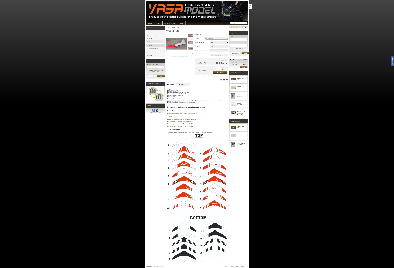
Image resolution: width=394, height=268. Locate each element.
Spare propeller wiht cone (202, 51)
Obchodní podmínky (234, 266)
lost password (244, 43)
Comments (181, 84)
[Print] (224, 80)
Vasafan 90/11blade (240, 104)
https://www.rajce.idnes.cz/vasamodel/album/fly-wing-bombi (182, 113)
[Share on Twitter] (157, 110)
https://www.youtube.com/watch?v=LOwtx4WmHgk (180, 123)
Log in (245, 53)
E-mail (231, 36)
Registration (235, 53)
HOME (226, 266)
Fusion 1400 (240, 86)
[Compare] (221, 80)
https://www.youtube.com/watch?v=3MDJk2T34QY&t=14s (181, 119)
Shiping (197, 55)
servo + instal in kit (200, 42)
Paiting (197, 38)
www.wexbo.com (159, 266)
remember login (239, 48)
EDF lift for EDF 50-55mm (241, 95)
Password (232, 43)
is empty (245, 59)
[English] (250, 5)
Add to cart (220, 72)
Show (243, 67)
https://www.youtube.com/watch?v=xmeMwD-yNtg (179, 121)
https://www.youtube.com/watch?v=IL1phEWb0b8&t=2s (181, 126)
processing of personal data (157, 71)
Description (170, 84)
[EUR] (250, 8)
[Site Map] (247, 266)
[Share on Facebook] (153, 110)
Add (161, 76)
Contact (243, 266)
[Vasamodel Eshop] (197, 11)
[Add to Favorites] (227, 80)
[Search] (246, 23)
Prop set (197, 46)
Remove (152, 76)
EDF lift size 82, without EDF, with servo (241, 113)
